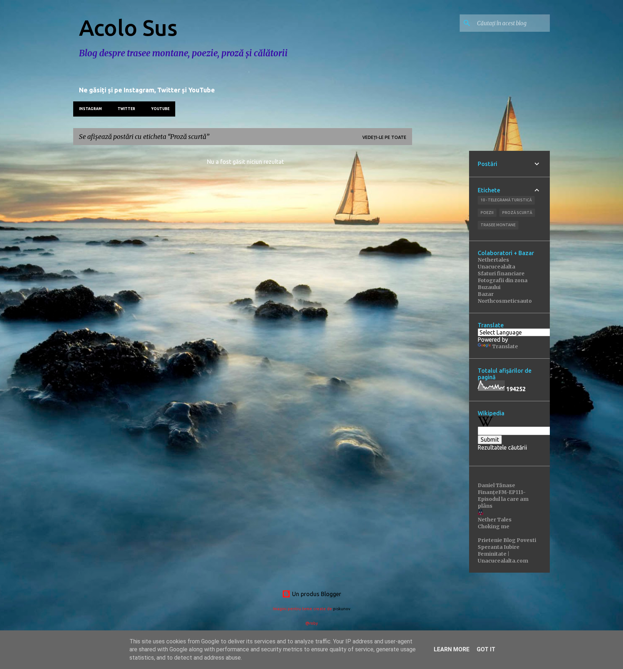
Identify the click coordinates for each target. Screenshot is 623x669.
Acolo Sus (128, 27)
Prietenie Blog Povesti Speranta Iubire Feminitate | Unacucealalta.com (507, 550)
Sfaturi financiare (501, 273)
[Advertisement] (440, 259)
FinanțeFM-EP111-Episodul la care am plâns (503, 499)
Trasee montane (498, 225)
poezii (487, 212)
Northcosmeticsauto (505, 301)
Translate (505, 346)
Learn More (451, 649)
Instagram (90, 109)
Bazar (486, 294)
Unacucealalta (496, 266)
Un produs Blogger (316, 594)
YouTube (160, 109)
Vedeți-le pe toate (384, 137)
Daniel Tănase (496, 485)
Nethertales (493, 260)
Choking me (493, 526)
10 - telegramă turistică (506, 200)
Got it (486, 649)
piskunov (341, 609)
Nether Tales (495, 519)
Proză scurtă (517, 212)
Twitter (126, 109)
